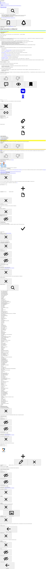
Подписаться (8, 168)
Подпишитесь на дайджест (5, 57)
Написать (12, 159)
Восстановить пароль (3, 222)
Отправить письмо (3, 525)
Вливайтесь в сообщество (5, 58)
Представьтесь (3, 52)
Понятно (1, 503)
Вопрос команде (8, 172)
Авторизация (7, 568)
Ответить (2, 152)
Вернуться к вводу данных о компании (5, 469)
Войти (7, 264)
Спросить (4, 161)
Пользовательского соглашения (18, 169)
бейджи (5, 53)
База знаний (4, 5)
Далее (1, 405)
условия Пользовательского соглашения (9, 434)
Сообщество (1, 5)
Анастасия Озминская (3, 31)
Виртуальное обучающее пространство (11, 5)
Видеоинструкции (18, 5)
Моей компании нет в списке (4, 406)
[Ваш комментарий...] (23, 102)
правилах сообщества (7, 51)
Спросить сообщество (3, 172)
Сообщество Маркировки (3, 139)
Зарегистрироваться (8, 233)
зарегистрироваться (10, 26)
